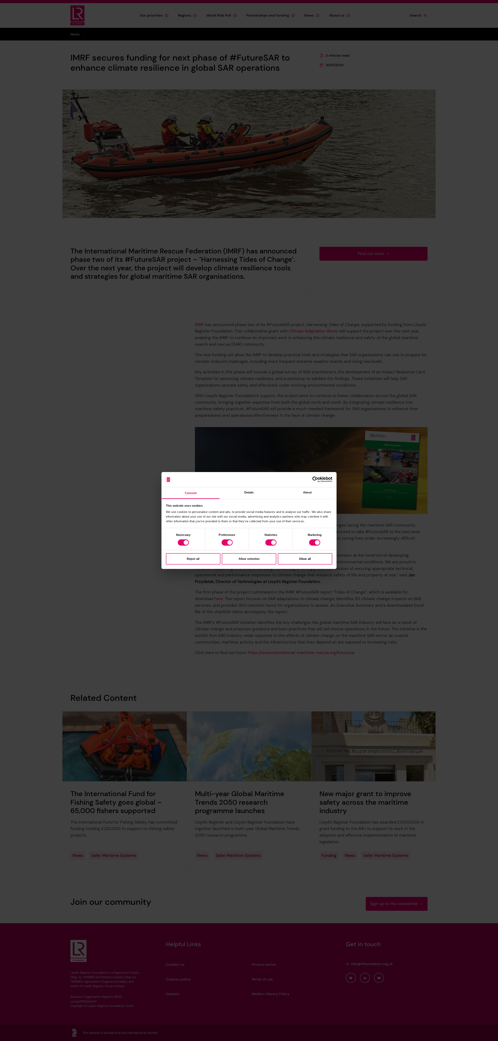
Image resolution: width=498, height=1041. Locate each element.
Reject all (193, 558)
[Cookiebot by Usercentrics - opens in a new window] (315, 479)
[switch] (227, 542)
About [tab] (307, 492)
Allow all (305, 558)
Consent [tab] (190, 493)
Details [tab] (249, 492)
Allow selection (249, 558)
